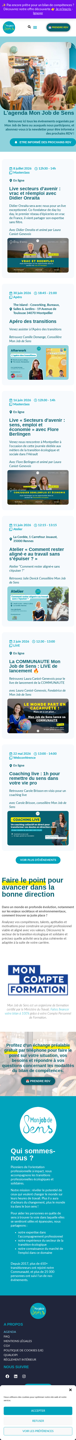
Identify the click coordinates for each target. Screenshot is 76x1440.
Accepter (38, 1410)
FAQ (7, 1336)
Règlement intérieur (20, 1359)
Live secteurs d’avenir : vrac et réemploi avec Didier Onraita (35, 193)
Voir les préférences (38, 1431)
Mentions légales (18, 1341)
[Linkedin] (15, 1376)
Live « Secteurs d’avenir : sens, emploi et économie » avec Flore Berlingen (37, 427)
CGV (7, 1345)
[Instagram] (24, 1376)
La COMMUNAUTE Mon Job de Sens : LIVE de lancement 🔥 (34, 666)
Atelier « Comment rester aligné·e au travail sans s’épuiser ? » (36, 554)
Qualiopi (11, 1355)
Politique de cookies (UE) (23, 1350)
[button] (70, 1390)
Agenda (10, 1331)
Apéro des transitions (32, 321)
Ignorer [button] (38, 13)
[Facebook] (7, 1376)
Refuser (38, 1421)
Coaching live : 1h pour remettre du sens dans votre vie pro (34, 778)
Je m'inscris (64, 9)
